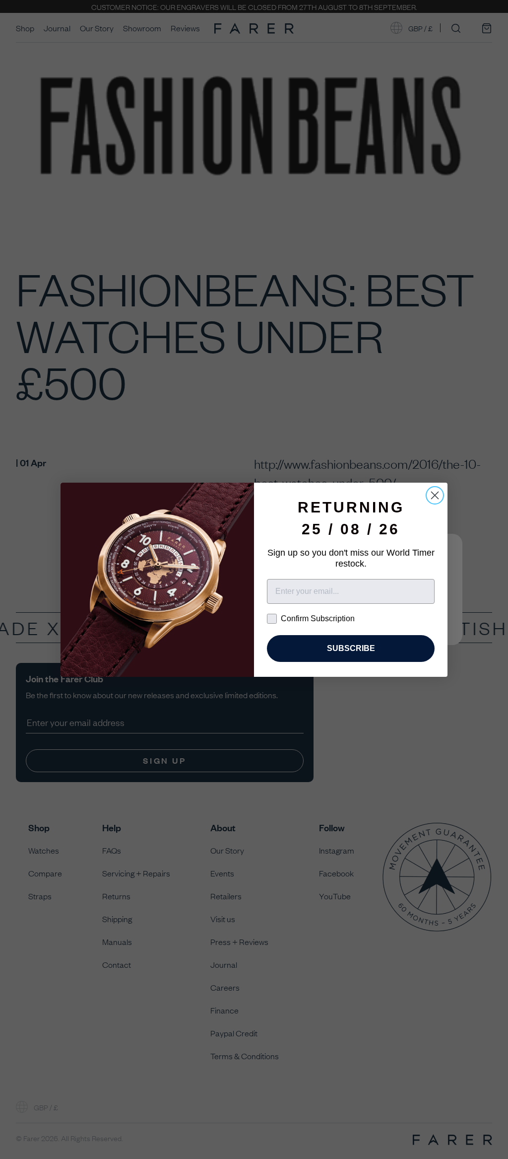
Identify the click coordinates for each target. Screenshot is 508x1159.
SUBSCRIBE (351, 648)
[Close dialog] (435, 495)
